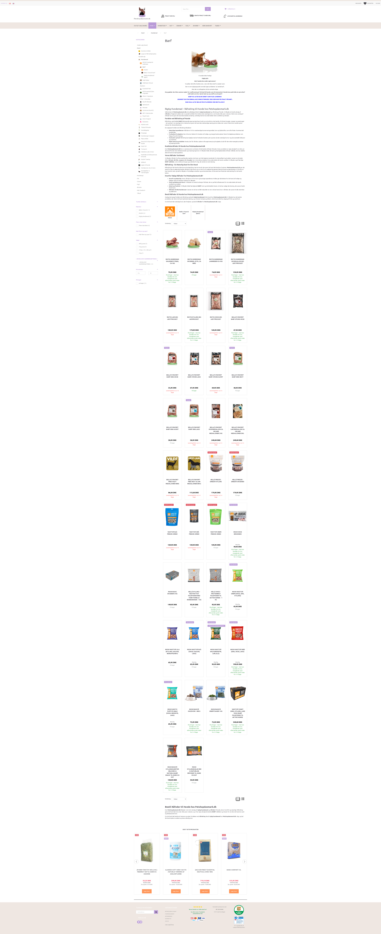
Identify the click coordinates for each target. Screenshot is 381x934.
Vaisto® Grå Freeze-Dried (194, 533)
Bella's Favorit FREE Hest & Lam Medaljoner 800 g (194, 481)
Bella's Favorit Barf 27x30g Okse (237, 318)
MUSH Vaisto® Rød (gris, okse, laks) (237, 650)
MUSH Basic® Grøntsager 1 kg (215, 710)
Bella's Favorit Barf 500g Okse (172, 376)
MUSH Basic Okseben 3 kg (172, 592)
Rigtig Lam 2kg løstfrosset (172, 318)
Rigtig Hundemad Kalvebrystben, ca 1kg (172, 261)
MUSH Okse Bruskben (237, 533)
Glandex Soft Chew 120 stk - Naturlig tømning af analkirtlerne (175, 872)
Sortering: (168, 223)
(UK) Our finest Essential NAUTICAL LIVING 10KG (205, 871)
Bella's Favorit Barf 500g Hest (238, 376)
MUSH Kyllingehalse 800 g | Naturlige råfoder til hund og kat (194, 771)
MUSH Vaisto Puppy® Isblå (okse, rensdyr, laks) (172, 712)
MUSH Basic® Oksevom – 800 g (194, 710)
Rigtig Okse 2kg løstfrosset (216, 318)
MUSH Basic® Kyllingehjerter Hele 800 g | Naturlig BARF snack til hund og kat (172, 772)
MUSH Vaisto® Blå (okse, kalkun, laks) (194, 651)
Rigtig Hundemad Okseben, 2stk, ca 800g (194, 261)
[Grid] (238, 224)
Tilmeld (156, 912)
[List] (243, 224)
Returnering (168, 916)
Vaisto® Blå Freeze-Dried (172, 533)
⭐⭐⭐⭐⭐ (197, 907)
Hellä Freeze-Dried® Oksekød (237, 480)
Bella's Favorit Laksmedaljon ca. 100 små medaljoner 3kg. (238, 430)
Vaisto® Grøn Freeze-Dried (215, 533)
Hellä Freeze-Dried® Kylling (216, 480)
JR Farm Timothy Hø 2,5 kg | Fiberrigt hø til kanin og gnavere (147, 872)
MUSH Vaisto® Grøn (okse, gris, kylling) (237, 594)
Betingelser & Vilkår (170, 911)
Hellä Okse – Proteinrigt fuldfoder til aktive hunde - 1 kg (216, 596)
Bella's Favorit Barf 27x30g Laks (194, 376)
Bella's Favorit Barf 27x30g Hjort (216, 376)
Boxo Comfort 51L (234, 870)
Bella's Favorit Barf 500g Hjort (172, 428)
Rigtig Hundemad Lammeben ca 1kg (216, 260)
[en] (13, 3)
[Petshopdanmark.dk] (142, 13)
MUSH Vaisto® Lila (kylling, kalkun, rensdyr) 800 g (172, 651)
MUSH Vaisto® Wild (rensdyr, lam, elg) (216, 651)
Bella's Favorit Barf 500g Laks (194, 428)
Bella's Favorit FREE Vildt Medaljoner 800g (172, 481)
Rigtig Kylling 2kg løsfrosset (194, 318)
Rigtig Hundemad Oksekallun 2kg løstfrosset (237, 261)
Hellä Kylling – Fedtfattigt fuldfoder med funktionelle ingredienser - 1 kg (194, 596)
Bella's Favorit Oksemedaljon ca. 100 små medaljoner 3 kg (216, 430)
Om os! (167, 921)
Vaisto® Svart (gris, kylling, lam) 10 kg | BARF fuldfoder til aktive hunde (237, 713)
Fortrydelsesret (169, 913)
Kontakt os (4, 3)
